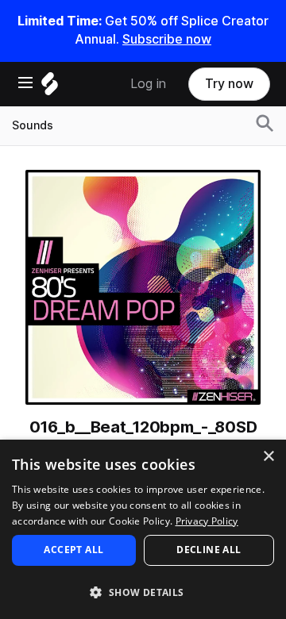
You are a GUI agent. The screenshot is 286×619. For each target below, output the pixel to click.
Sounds (32, 125)
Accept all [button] (73, 549)
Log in (148, 83)
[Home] (49, 88)
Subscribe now (166, 39)
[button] (143, 591)
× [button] (268, 457)
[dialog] (143, 529)
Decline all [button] (208, 549)
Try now (229, 83)
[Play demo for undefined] (143, 287)
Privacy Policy (207, 521)
